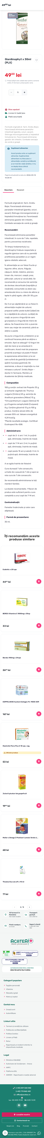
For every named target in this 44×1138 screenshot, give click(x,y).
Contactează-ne (23, 1120)
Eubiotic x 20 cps (10, 569)
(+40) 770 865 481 (23, 1091)
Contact (34, 1126)
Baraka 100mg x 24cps (12, 658)
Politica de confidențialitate (16, 1030)
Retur (8, 1041)
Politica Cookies (12, 1034)
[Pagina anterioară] (14, 907)
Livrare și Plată (11, 1037)
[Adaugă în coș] (38, 581)
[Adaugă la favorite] (36, 60)
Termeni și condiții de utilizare (17, 1026)
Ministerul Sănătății (13, 1060)
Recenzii (20, 190)
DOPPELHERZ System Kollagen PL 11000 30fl (21, 702)
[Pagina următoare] (29, 907)
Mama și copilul (11, 997)
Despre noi (10, 1126)
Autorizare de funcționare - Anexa (19, 1064)
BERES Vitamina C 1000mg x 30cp (16, 613)
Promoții (26, 1126)
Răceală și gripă (12, 993)
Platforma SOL (11, 1071)
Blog (18, 1126)
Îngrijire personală (13, 985)
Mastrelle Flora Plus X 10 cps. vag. (16, 746)
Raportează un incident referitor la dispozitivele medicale (19, 1046)
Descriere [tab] (8, 190)
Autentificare (11, 1013)
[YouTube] (25, 1105)
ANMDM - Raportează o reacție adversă (21, 1075)
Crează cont (10, 1009)
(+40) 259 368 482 (23, 1088)
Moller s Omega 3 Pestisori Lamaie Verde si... (20, 838)
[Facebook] (18, 1105)
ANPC (8, 1067)
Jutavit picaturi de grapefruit (15, 793)
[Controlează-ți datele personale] (5, 1133)
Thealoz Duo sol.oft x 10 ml (13, 882)
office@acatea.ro (23, 1095)
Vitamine (9, 989)
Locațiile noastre (23, 1115)
